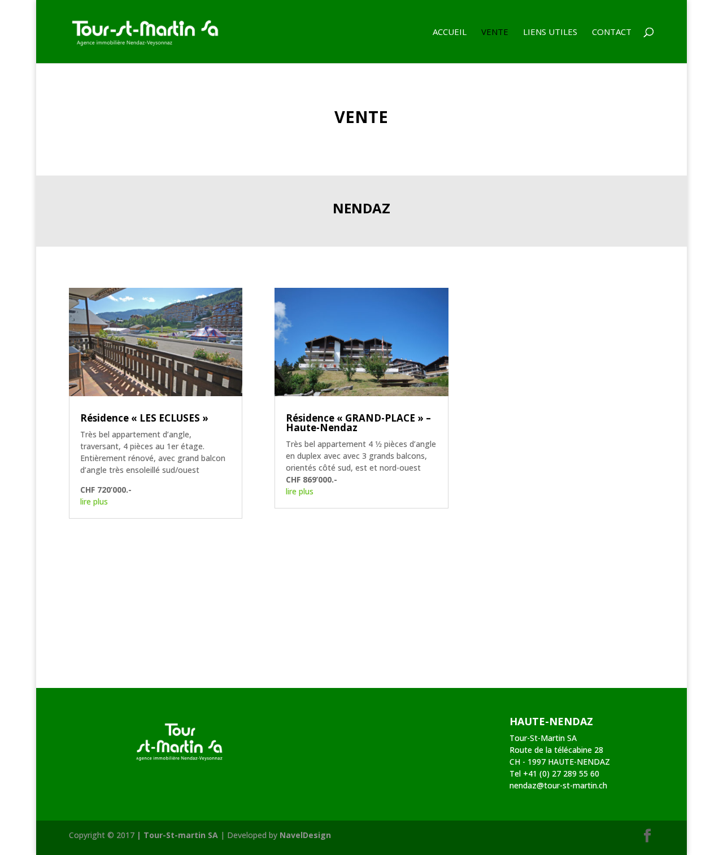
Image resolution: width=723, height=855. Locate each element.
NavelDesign (305, 835)
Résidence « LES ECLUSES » (144, 417)
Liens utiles (550, 32)
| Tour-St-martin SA (177, 835)
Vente (494, 32)
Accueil (450, 32)
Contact (611, 32)
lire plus (94, 501)
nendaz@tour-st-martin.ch (558, 785)
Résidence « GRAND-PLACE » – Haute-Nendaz (358, 422)
